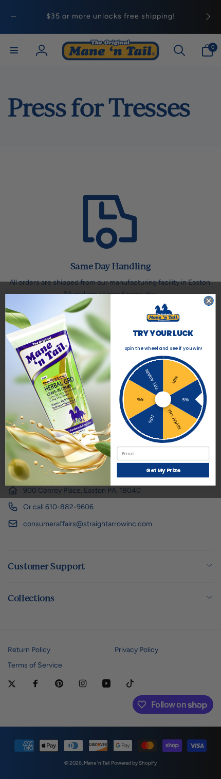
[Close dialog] (208, 300)
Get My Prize (163, 470)
